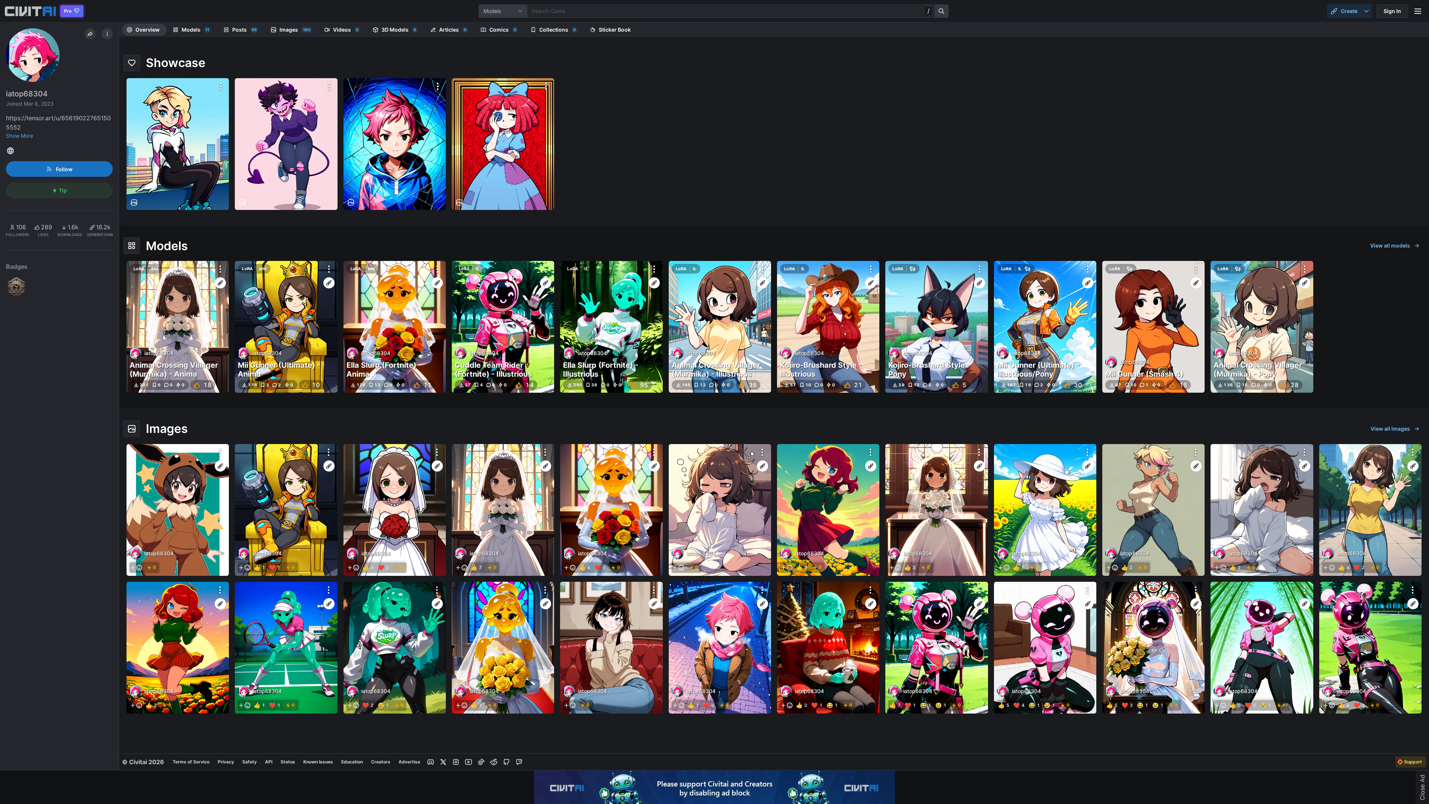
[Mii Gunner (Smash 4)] (1153, 327)
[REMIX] (220, 466)
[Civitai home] (30, 11)
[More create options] (1366, 11)
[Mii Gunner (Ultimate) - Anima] (286, 327)
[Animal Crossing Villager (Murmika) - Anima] (178, 327)
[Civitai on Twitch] (519, 762)
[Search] (942, 11)
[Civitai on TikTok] (481, 762)
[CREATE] (220, 282)
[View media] (178, 510)
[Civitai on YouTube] (468, 762)
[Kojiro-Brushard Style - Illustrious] (828, 327)
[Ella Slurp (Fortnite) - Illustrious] (611, 327)
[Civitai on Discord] (430, 762)
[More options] (220, 86)
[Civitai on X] (443, 762)
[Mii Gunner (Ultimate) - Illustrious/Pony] (1045, 327)
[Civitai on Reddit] (493, 762)
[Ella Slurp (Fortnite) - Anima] (394, 327)
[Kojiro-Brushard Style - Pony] (936, 327)
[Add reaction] (136, 568)
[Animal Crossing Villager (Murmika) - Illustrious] (720, 327)
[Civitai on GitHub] (506, 762)
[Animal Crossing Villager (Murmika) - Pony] (1262, 327)
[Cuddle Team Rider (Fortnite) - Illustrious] (503, 327)
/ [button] (928, 11)
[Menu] (1418, 11)
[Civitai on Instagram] (456, 762)
